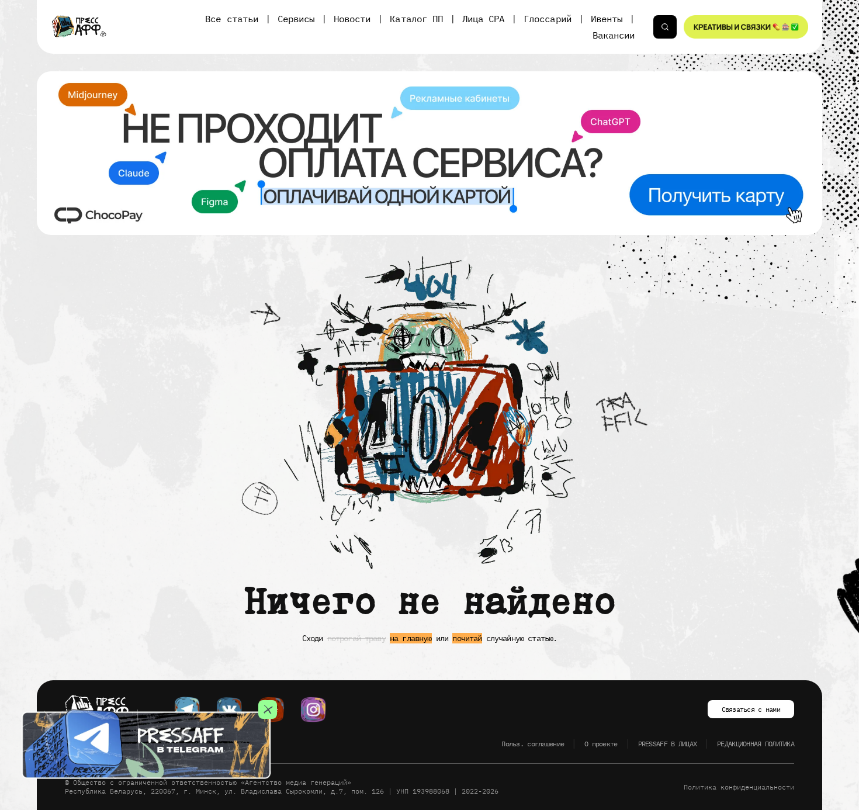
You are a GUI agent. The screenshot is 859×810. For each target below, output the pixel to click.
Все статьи (231, 18)
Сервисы (296, 18)
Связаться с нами (751, 709)
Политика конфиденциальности (739, 787)
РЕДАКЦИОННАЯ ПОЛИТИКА (755, 743)
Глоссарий (547, 18)
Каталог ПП (416, 18)
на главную (411, 638)
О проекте (601, 743)
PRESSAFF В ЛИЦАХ (667, 743)
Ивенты (606, 18)
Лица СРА (483, 18)
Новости (352, 18)
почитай (467, 638)
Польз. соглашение (532, 743)
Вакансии (614, 35)
